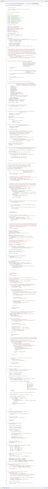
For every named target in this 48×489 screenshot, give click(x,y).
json (46, 487)
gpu (27, 3)
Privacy (6, 487)
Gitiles (4, 487)
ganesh (30, 3)
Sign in (46, 1)
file (21, 5)
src (26, 3)
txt (44, 487)
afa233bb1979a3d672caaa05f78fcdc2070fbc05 (16, 3)
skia (6, 3)
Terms (8, 487)
